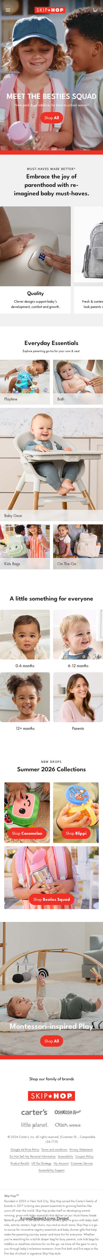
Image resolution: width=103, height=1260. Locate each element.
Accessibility (65, 1156)
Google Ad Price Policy (25, 1149)
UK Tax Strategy (41, 1163)
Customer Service (82, 1163)
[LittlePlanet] (34, 1126)
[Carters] (34, 1112)
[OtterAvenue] (68, 1125)
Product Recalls (20, 1163)
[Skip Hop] (51, 1096)
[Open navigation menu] (8, 10)
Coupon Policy (84, 1156)
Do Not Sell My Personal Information (33, 1156)
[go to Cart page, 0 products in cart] (95, 10)
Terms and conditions (54, 1149)
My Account (61, 1163)
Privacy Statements (81, 1149)
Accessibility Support (51, 1170)
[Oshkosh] (68, 1112)
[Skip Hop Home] (51, 10)
